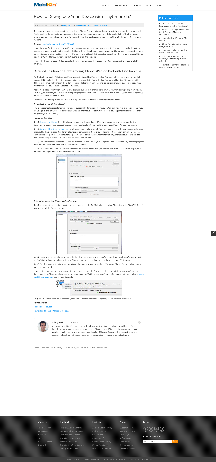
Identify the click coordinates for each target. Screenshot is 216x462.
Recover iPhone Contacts (70, 435)
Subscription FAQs (127, 428)
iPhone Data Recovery (101, 441)
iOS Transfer (97, 435)
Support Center (126, 445)
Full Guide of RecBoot (43, 307)
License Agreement (145, 459)
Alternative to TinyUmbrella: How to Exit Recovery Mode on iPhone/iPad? (174, 32)
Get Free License (45, 441)
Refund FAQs (125, 438)
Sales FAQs (124, 435)
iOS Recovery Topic (84, 25)
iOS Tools (105, 5)
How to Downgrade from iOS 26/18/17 (58, 44)
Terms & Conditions (125, 459)
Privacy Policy (109, 459)
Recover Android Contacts (71, 428)
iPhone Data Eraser (100, 445)
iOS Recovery (56, 347)
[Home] (45, 4)
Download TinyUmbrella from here (54, 129)
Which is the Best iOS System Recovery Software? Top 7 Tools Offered (172, 58)
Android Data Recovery (102, 428)
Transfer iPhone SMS (69, 441)
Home (36, 347)
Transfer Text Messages (70, 438)
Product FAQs (125, 441)
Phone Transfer (98, 438)
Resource (137, 5)
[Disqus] (89, 382)
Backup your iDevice (48, 122)
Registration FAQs (127, 431)
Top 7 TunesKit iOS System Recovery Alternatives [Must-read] (173, 24)
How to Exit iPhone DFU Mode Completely (51, 311)
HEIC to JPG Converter (101, 448)
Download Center (127, 448)
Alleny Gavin (67, 25)
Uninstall (42, 445)
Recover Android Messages (71, 431)
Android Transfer (99, 431)
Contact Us (43, 431)
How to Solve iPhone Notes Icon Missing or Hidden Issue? (174, 66)
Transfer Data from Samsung (72, 445)
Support (159, 5)
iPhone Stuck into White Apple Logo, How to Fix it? (173, 45)
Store (148, 5)
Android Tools (121, 5)
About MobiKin (44, 428)
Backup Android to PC (69, 448)
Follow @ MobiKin (101, 25)
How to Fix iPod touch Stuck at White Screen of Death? (173, 51)
